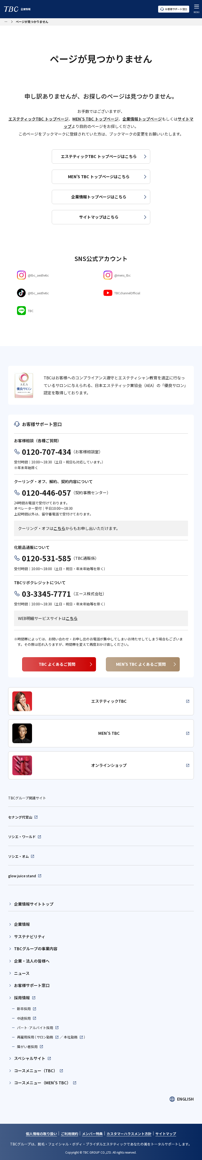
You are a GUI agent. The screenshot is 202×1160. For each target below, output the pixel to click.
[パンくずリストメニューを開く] (6, 21)
